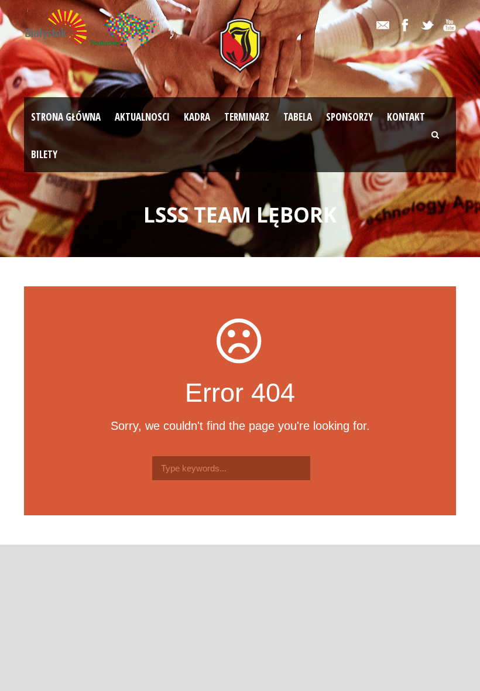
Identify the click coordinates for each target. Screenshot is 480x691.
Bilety (44, 154)
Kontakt (406, 117)
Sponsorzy (349, 117)
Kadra (197, 117)
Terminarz (246, 117)
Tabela (297, 117)
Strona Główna (66, 117)
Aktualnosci (142, 117)
